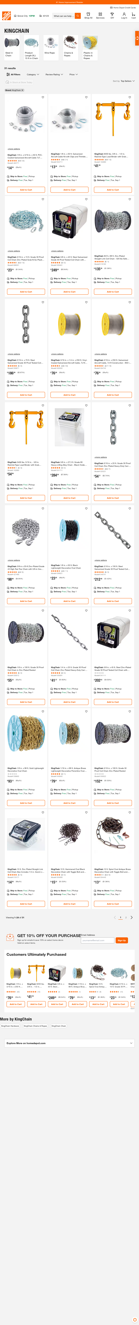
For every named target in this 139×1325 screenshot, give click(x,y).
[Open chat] (137, 38)
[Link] (26, 144)
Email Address (88, 935)
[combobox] (63, 16)
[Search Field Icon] (78, 16)
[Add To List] (43, 97)
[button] (124, 81)
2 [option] (126, 917)
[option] (132, 917)
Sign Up (122, 940)
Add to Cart (26, 189)
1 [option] (120, 917)
